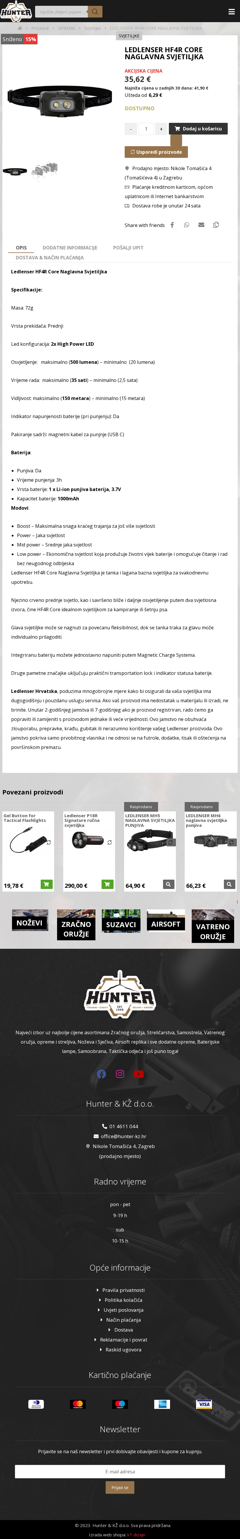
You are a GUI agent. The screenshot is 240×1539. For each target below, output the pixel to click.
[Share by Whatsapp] (187, 225)
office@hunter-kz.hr (123, 1136)
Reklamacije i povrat (123, 1339)
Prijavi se (120, 1487)
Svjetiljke (129, 36)
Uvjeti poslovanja (124, 1309)
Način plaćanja (123, 1319)
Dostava (123, 1329)
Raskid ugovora (124, 1349)
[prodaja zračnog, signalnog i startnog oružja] (16, 11)
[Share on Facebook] (172, 225)
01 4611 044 (123, 1126)
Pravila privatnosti (123, 1290)
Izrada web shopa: (107, 1535)
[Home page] (20, 28)
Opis (21, 247)
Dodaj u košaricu (202, 128)
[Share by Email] (201, 225)
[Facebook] (101, 1074)
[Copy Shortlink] (216, 225)
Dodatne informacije (70, 247)
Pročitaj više (168, 884)
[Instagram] (120, 1074)
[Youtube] (138, 1074)
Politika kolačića (124, 1300)
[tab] (21, 248)
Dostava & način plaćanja (50, 257)
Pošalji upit (128, 247)
